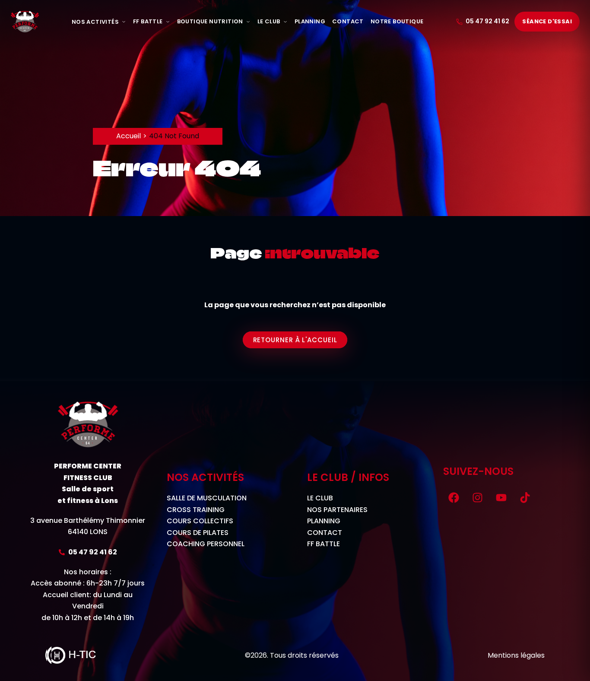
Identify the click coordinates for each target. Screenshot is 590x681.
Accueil (128, 136)
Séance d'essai (547, 21)
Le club (268, 21)
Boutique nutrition (210, 21)
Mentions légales (516, 655)
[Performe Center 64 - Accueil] (24, 22)
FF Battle (148, 21)
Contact (348, 21)
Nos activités (95, 22)
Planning (310, 21)
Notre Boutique (397, 21)
